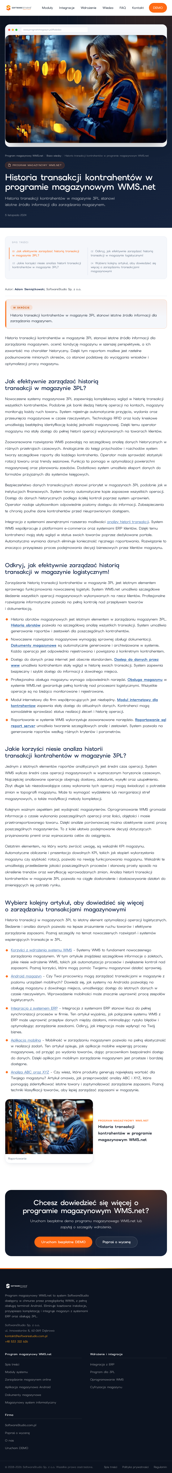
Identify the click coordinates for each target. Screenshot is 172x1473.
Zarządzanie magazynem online (28, 1379)
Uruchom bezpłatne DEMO (63, 1242)
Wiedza (108, 8)
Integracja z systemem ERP (34, 1008)
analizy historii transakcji (128, 521)
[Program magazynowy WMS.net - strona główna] (18, 8)
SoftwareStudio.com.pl (20, 1425)
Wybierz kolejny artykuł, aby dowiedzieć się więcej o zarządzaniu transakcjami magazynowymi (123, 267)
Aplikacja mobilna (26, 1040)
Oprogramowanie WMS (107, 1379)
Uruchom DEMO (16, 1448)
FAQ (123, 8)
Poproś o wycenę (117, 1242)
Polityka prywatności (135, 1467)
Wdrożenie (88, 8)
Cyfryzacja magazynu (106, 1387)
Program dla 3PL (102, 1372)
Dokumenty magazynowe (23, 1395)
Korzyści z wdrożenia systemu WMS (41, 950)
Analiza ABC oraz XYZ (30, 1072)
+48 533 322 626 (16, 1341)
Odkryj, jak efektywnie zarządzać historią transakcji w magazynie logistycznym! (122, 253)
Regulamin (160, 1467)
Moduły (47, 8)
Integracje (66, 8)
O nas (9, 1440)
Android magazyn (26, 976)
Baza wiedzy (54, 155)
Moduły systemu (16, 1372)
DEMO (158, 8)
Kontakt (138, 8)
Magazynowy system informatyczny (30, 1402)
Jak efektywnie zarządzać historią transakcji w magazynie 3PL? (45, 253)
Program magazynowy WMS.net (24, 155)
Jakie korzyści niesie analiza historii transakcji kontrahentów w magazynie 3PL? (46, 265)
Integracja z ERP (102, 1364)
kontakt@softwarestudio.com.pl (26, 1336)
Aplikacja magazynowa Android (28, 1387)
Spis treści (12, 1364)
